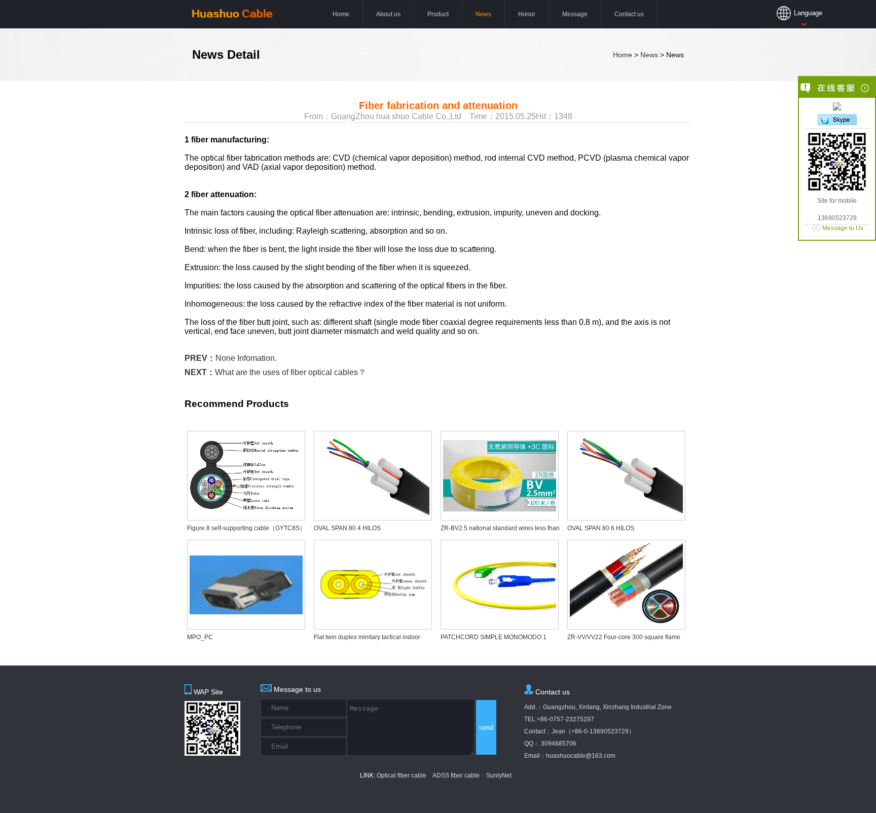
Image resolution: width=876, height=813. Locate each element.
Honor (526, 14)
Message (575, 14)
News (483, 14)
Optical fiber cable (401, 775)
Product (438, 14)
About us (388, 14)
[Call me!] (837, 120)
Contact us (629, 14)
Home (341, 14)
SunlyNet (499, 775)
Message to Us (842, 228)
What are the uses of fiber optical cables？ (290, 372)
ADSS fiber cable (456, 775)
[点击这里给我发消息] (837, 107)
